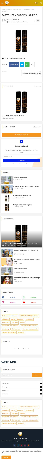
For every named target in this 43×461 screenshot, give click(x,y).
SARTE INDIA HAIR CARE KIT (10, 325)
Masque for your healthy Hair (22, 205)
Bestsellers (5, 319)
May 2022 (21, 394)
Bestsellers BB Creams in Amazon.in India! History (27, 260)
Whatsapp (27, 64)
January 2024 (21, 387)
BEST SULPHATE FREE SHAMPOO (29, 316)
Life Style (15, 322)
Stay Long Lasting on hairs (30, 329)
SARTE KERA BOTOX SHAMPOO (13, 116)
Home (3, 9)
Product (22, 322)
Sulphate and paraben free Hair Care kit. (26, 186)
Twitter (22, 64)
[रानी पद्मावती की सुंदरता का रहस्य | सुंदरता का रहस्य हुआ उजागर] (7, 280)
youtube (33, 302)
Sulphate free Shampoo (14, 9)
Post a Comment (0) (21, 135)
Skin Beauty (5, 329)
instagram (12, 302)
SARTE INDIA (9, 362)
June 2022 (21, 390)
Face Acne (20, 319)
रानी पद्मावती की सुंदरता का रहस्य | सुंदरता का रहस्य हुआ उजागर (27, 278)
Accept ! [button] (6, 457)
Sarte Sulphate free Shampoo (29, 325)
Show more (37, 86)
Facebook (15, 64)
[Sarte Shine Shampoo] (7, 271)
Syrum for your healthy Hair (22, 195)
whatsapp (33, 297)
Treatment (21, 332)
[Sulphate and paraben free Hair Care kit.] (7, 253)
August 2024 (21, 383)
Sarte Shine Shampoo (20, 177)
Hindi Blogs (29, 319)
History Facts (6, 322)
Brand (13, 319)
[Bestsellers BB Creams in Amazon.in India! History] (7, 262)
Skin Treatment (16, 329)
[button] (41, 3)
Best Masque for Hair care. (9, 316)
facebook (12, 297)
